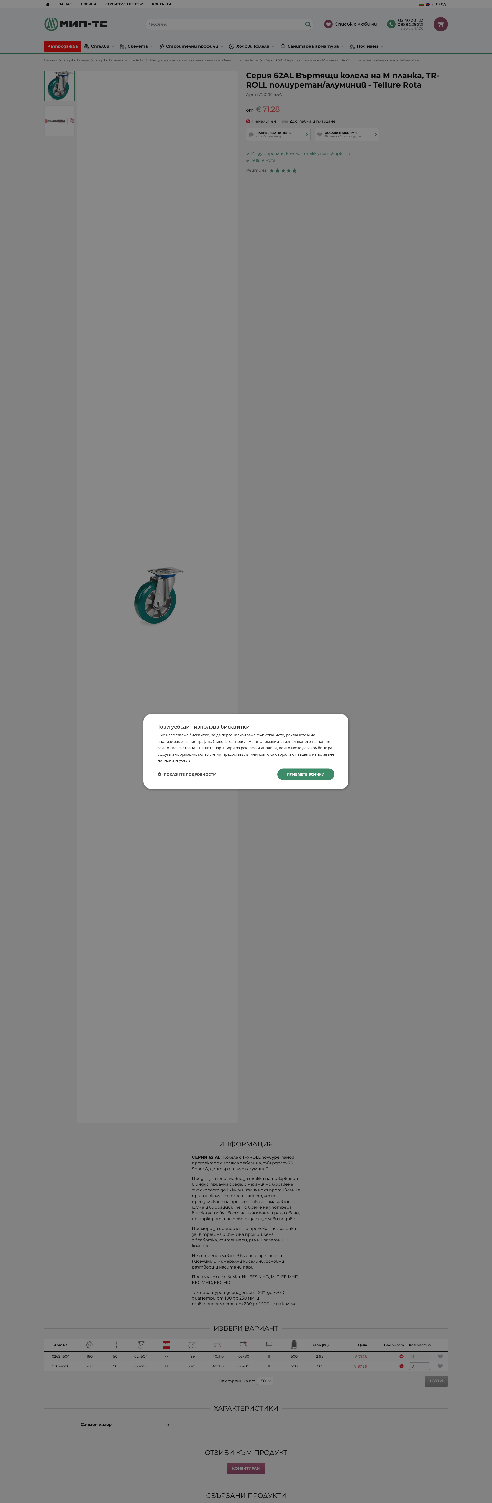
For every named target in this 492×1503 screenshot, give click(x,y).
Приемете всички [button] (306, 774)
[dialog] (246, 751)
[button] (187, 774)
